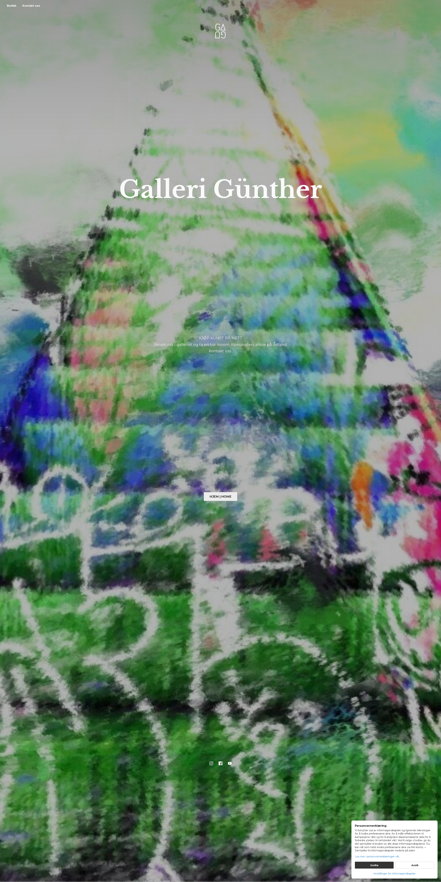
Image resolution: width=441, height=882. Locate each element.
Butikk (11, 5)
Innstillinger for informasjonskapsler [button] (394, 873)
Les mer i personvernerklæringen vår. (377, 856)
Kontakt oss (31, 5)
